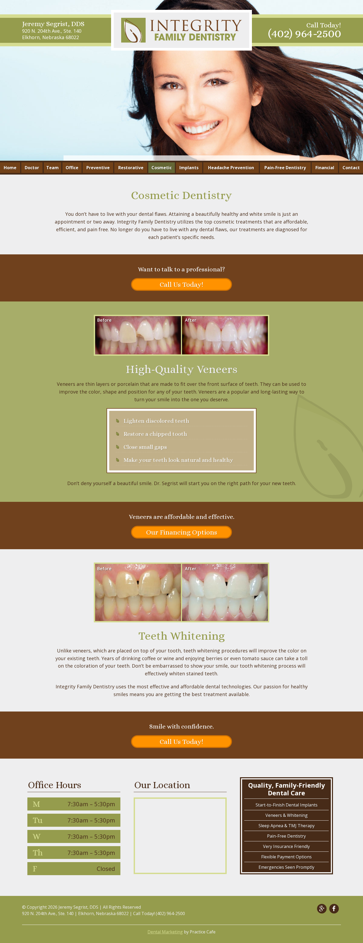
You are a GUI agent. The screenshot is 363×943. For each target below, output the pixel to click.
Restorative (130, 168)
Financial (324, 168)
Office (72, 168)
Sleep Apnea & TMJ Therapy (287, 826)
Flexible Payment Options (286, 857)
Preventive (98, 168)
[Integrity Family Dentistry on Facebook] (334, 908)
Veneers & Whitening (286, 815)
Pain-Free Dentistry (285, 168)
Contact (351, 168)
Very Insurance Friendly (286, 846)
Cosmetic (161, 168)
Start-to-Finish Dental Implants (287, 805)
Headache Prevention (231, 168)
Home (10, 168)
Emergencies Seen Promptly (286, 867)
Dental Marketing (165, 932)
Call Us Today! (181, 284)
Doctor (32, 168)
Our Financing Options (181, 532)
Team (52, 168)
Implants (189, 168)
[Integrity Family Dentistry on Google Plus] (322, 908)
